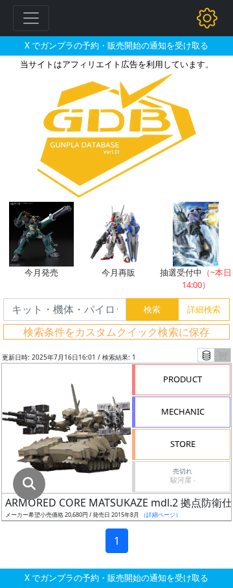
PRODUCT (182, 379)
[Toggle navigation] (31, 18)
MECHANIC (183, 411)
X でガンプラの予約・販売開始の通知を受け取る (116, 45)
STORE (182, 444)
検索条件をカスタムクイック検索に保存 (116, 332)
